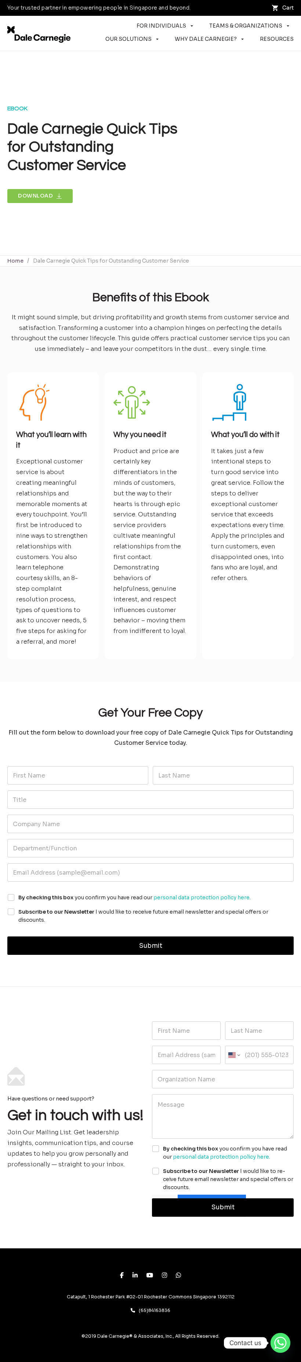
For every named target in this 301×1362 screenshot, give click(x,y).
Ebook (17, 108)
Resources (277, 39)
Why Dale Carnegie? (206, 39)
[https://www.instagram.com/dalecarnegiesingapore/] (164, 1275)
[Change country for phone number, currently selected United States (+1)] (233, 1055)
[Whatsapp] (280, 1343)
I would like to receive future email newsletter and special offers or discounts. (143, 915)
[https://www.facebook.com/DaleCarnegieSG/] (122, 1275)
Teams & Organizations (245, 25)
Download (35, 195)
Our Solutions (128, 39)
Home (15, 260)
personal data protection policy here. (202, 897)
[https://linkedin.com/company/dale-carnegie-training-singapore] (135, 1275)
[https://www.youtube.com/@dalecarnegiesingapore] (149, 1275)
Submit (150, 946)
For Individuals (161, 25)
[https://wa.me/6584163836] (178, 1275)
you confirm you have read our (134, 897)
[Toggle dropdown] (191, 26)
